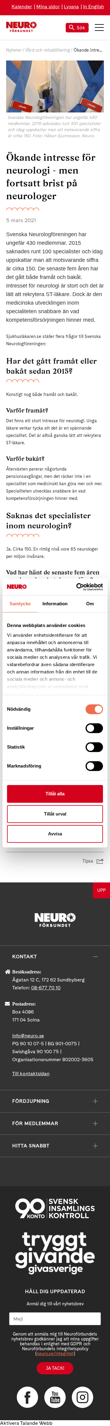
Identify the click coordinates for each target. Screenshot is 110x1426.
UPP (101, 890)
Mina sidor (48, 6)
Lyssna (71, 6)
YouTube (55, 1397)
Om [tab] (90, 603)
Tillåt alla (55, 793)
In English (93, 6)
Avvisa (55, 833)
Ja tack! (55, 1368)
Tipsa (87, 861)
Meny (99, 27)
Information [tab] (55, 603)
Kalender (22, 6)
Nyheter (14, 50)
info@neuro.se (28, 1036)
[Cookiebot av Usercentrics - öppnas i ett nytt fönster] (77, 587)
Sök (81, 28)
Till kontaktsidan (31, 1073)
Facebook (27, 1397)
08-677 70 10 (46, 988)
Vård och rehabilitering (47, 50)
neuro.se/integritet (55, 1353)
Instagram (82, 1397)
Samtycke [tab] (20, 603)
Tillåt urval (55, 813)
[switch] (94, 728)
